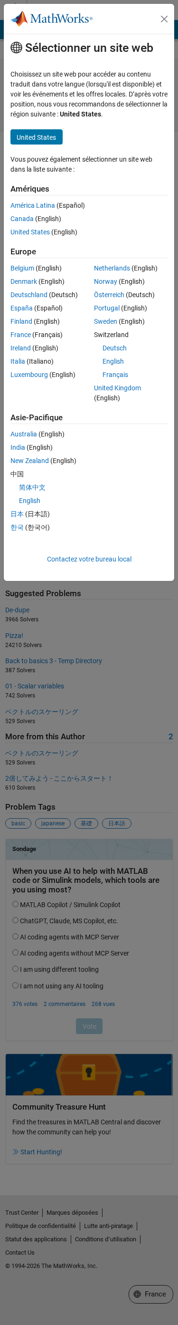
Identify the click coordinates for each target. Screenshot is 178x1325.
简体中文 (32, 487)
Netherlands (112, 268)
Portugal (107, 308)
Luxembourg (29, 374)
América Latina (32, 205)
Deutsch (115, 348)
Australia (23, 434)
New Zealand (29, 460)
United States (30, 232)
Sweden (105, 321)
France (20, 335)
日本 (17, 514)
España (21, 308)
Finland (21, 321)
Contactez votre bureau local (89, 559)
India (17, 447)
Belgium (22, 268)
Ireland (20, 348)
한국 (17, 527)
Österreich (109, 295)
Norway (105, 281)
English (113, 361)
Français (115, 374)
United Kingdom (117, 388)
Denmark (23, 281)
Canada (22, 218)
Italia (17, 361)
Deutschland (28, 295)
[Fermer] (164, 19)
